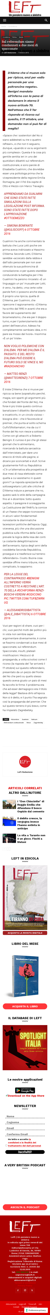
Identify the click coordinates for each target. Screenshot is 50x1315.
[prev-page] (4, 849)
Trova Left (32, 1304)
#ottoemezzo (14, 218)
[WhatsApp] (24, 63)
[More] (33, 63)
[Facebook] (7, 63)
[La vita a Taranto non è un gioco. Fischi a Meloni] (9, 838)
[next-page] (8, 849)
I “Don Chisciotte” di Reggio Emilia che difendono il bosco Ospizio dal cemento (30, 806)
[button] (4, 20)
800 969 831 (22, 1272)
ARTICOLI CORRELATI (25, 788)
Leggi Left (22, 1304)
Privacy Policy (25, 1285)
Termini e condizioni (25, 1283)
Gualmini (25, 719)
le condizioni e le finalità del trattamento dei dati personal (24, 1142)
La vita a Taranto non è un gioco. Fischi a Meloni (31, 839)
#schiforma (26, 590)
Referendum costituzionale (14, 723)
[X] (15, 63)
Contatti (16, 1307)
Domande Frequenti (29, 1307)
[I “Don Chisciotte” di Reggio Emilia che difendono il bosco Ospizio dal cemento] (9, 804)
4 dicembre (15, 719)
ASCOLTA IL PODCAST (25, 1207)
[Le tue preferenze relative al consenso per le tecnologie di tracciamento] (36, 1310)
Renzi (29, 723)
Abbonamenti (11, 1304)
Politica (14, 37)
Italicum (34, 719)
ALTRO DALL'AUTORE (25, 792)
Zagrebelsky (38, 723)
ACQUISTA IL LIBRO (25, 1006)
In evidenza (13, 26)
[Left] (25, 8)
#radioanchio (14, 366)
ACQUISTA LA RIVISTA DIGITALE (25, 933)
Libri (40, 1304)
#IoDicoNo (33, 594)
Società (21, 37)
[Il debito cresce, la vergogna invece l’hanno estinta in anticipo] (9, 821)
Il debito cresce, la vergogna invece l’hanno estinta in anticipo (29, 823)
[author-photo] (25, 768)
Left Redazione (10, 53)
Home (3, 26)
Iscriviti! (25, 1152)
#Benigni (33, 578)
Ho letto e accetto (24, 1142)
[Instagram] (25, 1290)
